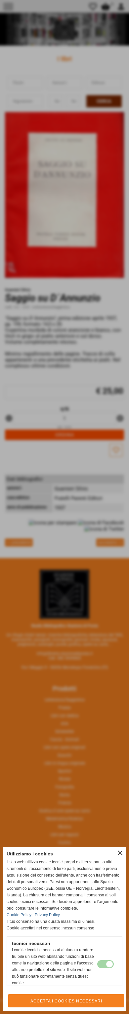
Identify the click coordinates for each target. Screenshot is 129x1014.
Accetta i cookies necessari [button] (66, 1001)
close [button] (120, 853)
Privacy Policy (47, 915)
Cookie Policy (19, 915)
